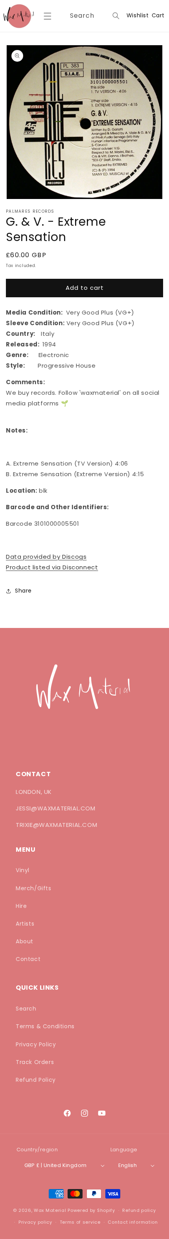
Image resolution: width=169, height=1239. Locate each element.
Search (26, 1009)
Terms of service (80, 1222)
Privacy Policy (36, 1044)
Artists (25, 924)
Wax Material (50, 1210)
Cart (158, 15)
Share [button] (23, 591)
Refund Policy (36, 1080)
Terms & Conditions (45, 1026)
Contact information (133, 1222)
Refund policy (139, 1210)
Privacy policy (35, 1222)
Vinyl (22, 870)
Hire (21, 906)
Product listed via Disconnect (52, 567)
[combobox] (93, 16)
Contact (28, 959)
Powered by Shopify (91, 1210)
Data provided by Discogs (46, 556)
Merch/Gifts (33, 888)
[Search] (116, 15)
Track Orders (35, 1062)
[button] (47, 16)
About (24, 941)
